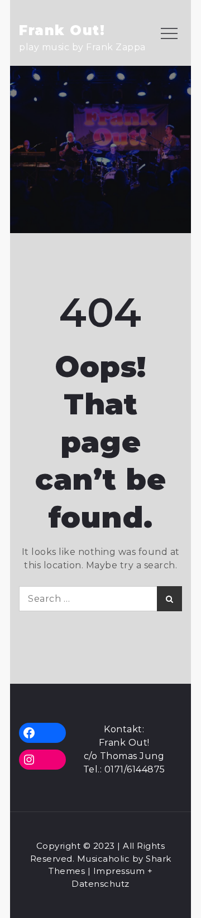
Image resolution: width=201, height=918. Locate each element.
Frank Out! (62, 30)
